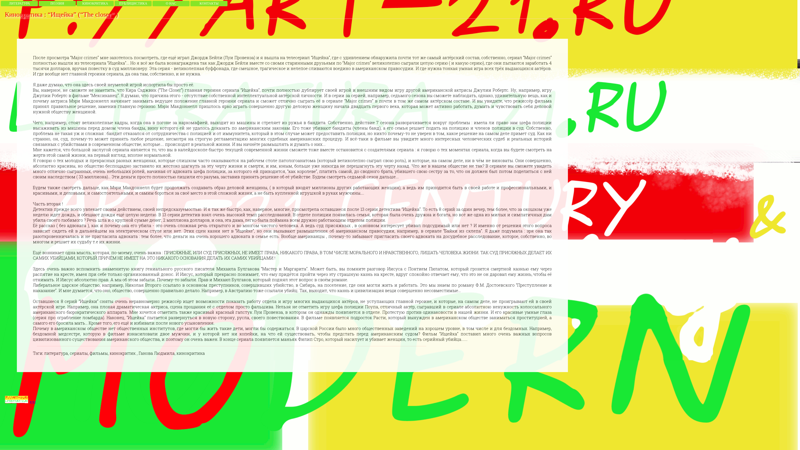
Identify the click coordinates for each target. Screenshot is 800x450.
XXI (33, 402)
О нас (171, 3)
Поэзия (57, 3)
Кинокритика (95, 3)
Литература (19, 3)
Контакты (209, 3)
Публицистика (133, 3)
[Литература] (16, 402)
